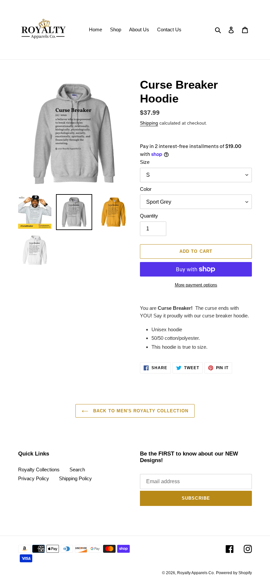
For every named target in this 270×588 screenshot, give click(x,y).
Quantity (149, 216)
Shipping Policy (75, 478)
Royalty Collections (39, 469)
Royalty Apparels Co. (196, 573)
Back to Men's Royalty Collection (140, 410)
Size (144, 162)
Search (77, 469)
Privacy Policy (33, 478)
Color (145, 189)
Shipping (149, 123)
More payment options (196, 284)
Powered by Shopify (234, 573)
